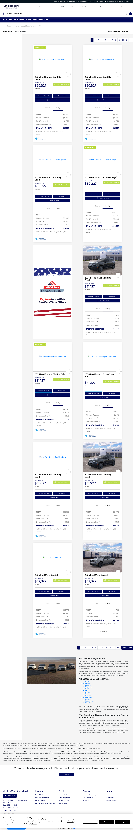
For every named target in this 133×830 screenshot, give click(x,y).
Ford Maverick (87, 685)
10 (123, 40)
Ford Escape (86, 688)
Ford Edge (86, 690)
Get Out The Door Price (63, 84)
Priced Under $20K (41, 800)
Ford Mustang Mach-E (89, 701)
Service (62, 791)
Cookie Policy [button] (70, 822)
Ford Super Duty (87, 687)
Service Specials (64, 798)
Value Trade (87, 800)
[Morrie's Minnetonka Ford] (11, 7)
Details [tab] (47, 108)
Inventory (39, 791)
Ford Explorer (87, 696)
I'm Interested (61, 96)
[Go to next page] (127, 40)
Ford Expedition (87, 697)
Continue (66, 774)
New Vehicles (39, 795)
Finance (86, 791)
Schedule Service (65, 795)
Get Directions (111, 800)
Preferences (90, 822)
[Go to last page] (131, 40)
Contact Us (10, 796)
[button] (68, 74)
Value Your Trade (54, 100)
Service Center (64, 800)
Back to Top (127, 648)
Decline (106, 822)
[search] (131, 7)
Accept (123, 822)
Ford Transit (86, 703)
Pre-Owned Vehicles (42, 798)
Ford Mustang (87, 699)
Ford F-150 (86, 681)
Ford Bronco (86, 692)
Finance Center (88, 798)
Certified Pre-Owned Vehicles (45, 803)
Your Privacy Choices (65, 828)
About (110, 791)
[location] (105, 1)
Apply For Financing (89, 795)
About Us (110, 795)
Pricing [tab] (57, 108)
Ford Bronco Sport (88, 694)
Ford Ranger (86, 683)
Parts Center (63, 803)
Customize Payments (43, 96)
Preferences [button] (34, 824)
